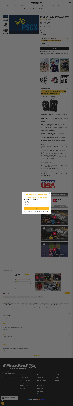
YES (36, 208)
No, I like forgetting (30, 211)
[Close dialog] (49, 193)
